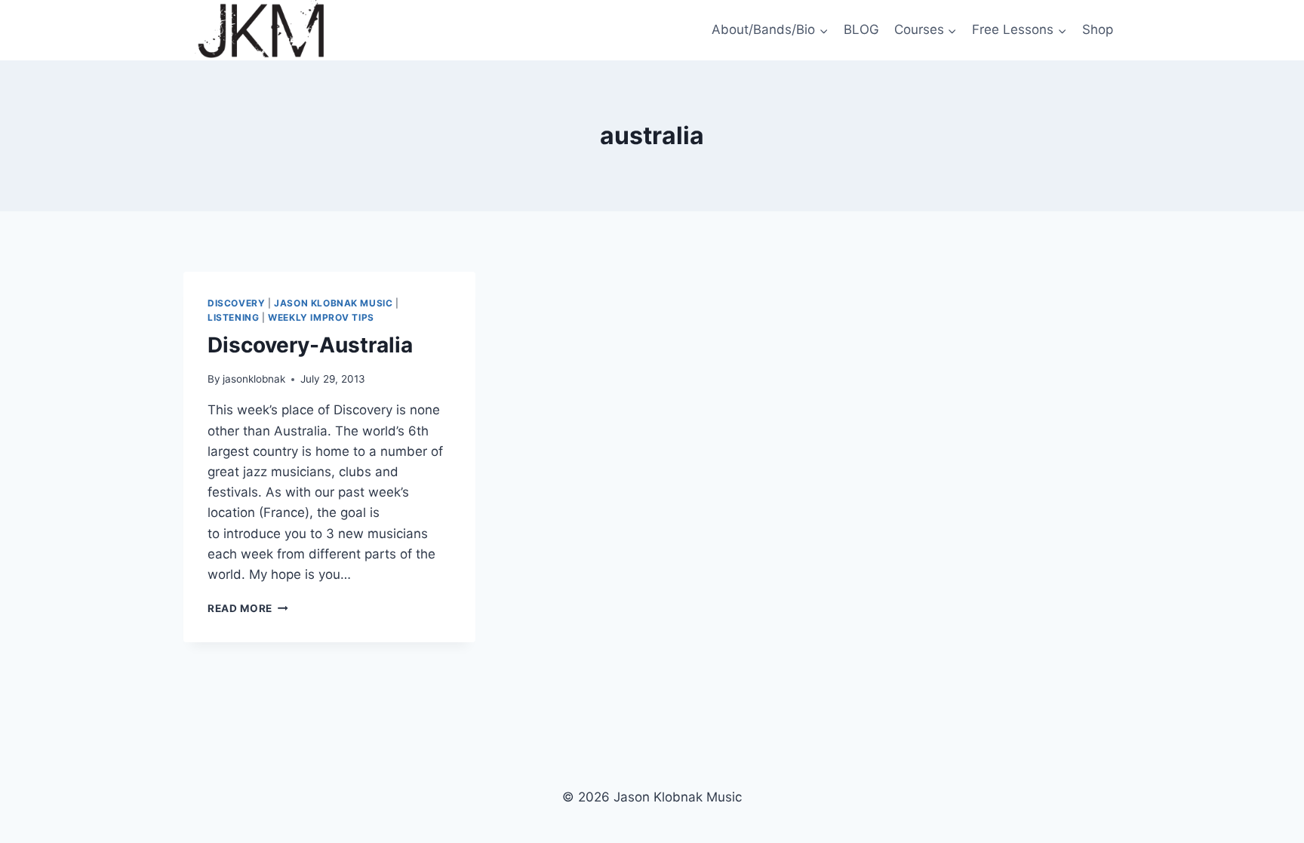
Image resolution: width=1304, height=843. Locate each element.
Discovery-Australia (310, 345)
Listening (233, 317)
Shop (1097, 29)
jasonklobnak (254, 379)
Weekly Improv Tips (321, 317)
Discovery (236, 303)
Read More (248, 608)
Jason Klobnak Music (333, 303)
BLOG (861, 29)
